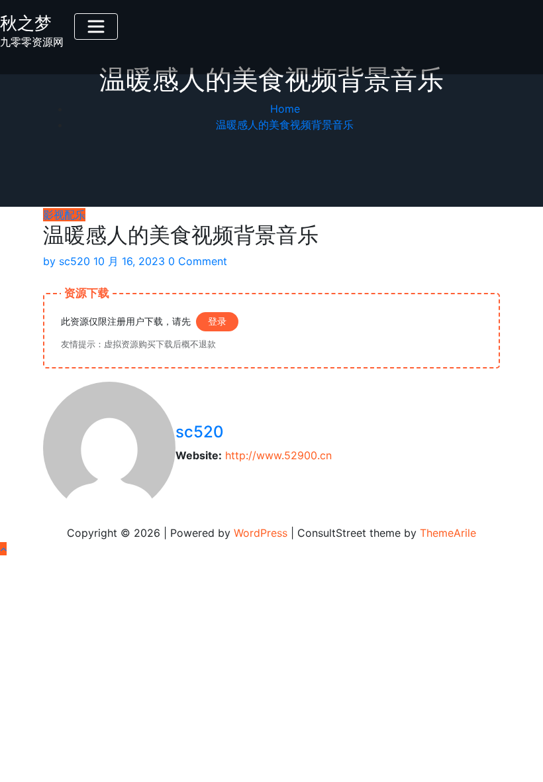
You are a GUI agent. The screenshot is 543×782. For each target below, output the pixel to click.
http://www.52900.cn (278, 455)
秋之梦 (26, 23)
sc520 (66, 261)
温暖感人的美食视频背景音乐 (285, 124)
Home (285, 108)
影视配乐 (64, 214)
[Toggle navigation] (96, 26)
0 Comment (197, 261)
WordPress (260, 532)
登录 (217, 321)
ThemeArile (448, 532)
